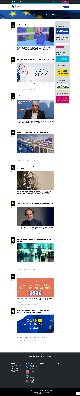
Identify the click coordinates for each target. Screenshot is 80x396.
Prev (12, 345)
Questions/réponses (47, 1)
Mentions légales (40, 393)
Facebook (30, 390)
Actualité (39, 1)
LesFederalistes (58, 365)
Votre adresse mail (60, 41)
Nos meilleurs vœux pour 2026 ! (25, 276)
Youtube (51, 390)
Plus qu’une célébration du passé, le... (34, 366)
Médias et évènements (30, 125)
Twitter (41, 390)
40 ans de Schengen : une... (34, 376)
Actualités (25, 89)
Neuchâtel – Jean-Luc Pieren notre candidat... (34, 380)
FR (17, 1)
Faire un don (65, 1)
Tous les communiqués (31, 89)
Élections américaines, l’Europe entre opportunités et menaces (33, 132)
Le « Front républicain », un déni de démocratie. (29, 25)
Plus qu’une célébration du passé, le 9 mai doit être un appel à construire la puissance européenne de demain (33, 311)
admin (22, 57)
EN (20, 1)
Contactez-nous (55, 1)
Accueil (35, 1)
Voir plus (46, 49)
